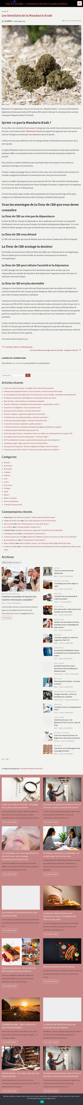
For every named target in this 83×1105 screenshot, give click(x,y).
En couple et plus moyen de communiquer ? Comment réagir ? (26, 437)
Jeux (5, 479)
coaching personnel (11, 533)
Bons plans (8, 469)
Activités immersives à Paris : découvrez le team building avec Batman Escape (66, 668)
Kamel (8, 21)
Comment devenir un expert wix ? (28, 527)
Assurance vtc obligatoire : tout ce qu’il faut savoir (22, 407)
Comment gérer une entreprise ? (34, 533)
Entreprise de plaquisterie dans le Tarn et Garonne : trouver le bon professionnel (33, 391)
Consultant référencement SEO (31, 768)
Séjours (6, 495)
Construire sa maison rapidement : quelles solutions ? (23, 424)
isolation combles (10, 546)
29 (7, 759)
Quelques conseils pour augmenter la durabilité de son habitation (39, 530)
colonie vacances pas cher (13, 537)
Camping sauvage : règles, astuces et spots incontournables (25, 443)
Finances (7, 475)
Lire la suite (7, 618)
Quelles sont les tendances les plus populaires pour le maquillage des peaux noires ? (66, 624)
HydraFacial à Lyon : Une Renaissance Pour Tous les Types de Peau (67, 722)
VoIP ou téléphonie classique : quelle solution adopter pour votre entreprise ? (32, 440)
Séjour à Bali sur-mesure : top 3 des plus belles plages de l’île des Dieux (45, 543)
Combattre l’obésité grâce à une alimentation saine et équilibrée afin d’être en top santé (59, 916)
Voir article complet (9, 822)
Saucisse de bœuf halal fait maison (59, 966)
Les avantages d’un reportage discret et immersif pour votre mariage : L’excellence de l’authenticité (40, 395)
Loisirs (6, 482)
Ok (42, 1102)
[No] (80, 1099)
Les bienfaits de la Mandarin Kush (27, 15)
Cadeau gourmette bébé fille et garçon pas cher (21, 430)
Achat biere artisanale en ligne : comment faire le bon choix (25, 420)
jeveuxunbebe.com (11, 540)
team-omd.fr (8, 524)
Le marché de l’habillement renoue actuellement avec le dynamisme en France (67, 653)
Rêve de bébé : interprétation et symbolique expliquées (24, 401)
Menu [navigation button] (80, 3)
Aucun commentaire (14, 603)
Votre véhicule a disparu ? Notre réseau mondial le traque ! (34, 517)
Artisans (7, 462)
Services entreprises (11, 501)
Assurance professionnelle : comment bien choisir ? (22, 411)
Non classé (8, 485)
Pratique (7, 488)
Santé (5, 11)
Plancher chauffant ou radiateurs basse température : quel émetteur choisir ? (32, 404)
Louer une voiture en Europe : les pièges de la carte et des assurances (29, 388)
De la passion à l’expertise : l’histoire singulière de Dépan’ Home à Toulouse (31, 446)
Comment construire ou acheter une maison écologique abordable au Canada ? (32, 427)
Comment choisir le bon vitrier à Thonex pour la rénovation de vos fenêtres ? (32, 449)
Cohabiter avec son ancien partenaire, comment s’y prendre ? (26, 417)
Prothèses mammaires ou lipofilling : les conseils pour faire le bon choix (30, 398)
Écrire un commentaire (72, 21)
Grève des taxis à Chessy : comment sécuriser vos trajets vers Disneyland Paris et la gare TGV (38, 433)
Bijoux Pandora (9, 543)
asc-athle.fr (8, 527)
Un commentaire (65, 602)
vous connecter (18, 363)
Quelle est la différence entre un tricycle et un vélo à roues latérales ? (52, 537)
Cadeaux (7, 472)
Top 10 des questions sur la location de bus (40, 520)
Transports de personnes (13, 504)
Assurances (8, 466)
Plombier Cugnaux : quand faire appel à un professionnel (24, 414)
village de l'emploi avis (12, 520)
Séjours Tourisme (10, 498)
